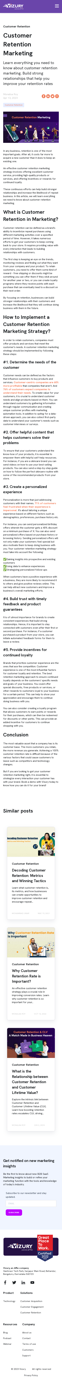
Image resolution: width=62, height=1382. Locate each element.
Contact (26, 1338)
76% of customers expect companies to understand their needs (26, 391)
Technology (9, 1301)
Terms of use (29, 1344)
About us (26, 1332)
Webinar (7, 1344)
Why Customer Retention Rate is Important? (26, 976)
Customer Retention (14, 105)
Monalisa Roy (10, 94)
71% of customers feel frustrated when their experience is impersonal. (29, 507)
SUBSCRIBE (14, 1212)
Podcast (7, 1338)
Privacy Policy (31, 1375)
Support (26, 1355)
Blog (5, 1332)
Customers (28, 1350)
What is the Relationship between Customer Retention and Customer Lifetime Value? (30, 1082)
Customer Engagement (32, 1307)
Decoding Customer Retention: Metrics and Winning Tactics (29, 875)
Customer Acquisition (31, 1301)
